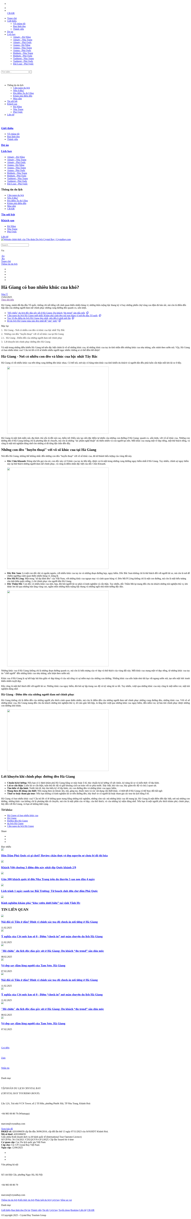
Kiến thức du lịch (26, 1200)
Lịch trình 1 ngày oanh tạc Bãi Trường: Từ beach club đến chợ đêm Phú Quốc (49, 891)
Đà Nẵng (17, 106)
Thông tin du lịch (9, 264)
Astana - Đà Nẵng (21, 45)
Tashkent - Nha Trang (23, 58)
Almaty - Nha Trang (22, 39)
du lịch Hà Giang (15, 823)
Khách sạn (12, 104)
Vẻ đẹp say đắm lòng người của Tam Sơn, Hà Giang (33, 965)
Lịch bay (11, 34)
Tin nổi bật (12, 101)
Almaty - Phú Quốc (22, 42)
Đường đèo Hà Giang (17, 821)
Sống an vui (66, 1200)
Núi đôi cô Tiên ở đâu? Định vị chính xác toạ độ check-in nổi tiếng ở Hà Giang (49, 921)
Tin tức (45, 1210)
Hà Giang (11, 818)
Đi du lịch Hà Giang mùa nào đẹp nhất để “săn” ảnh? (32, 321)
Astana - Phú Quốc (22, 50)
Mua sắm (17, 98)
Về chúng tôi (19, 23)
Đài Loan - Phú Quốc (23, 64)
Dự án (10, 31)
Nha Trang (18, 109)
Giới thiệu (12, 21)
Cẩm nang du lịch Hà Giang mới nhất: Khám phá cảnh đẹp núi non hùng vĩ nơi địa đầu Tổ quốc (52, 315)
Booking (74, 1210)
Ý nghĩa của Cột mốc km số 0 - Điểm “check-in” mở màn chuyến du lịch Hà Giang (52, 936)
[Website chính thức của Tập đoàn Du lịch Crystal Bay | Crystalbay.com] (36, 239)
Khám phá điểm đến (22, 96)
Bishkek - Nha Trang (23, 53)
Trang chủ (12, 18)
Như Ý (4, 294)
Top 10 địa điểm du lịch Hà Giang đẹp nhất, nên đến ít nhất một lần (39, 318)
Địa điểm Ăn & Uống (23, 93)
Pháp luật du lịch (43, 1200)
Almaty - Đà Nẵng (22, 37)
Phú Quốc (18, 112)
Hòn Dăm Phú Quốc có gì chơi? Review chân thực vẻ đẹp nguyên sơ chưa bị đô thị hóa (54, 855)
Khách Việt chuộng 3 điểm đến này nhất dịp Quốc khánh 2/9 (38, 867)
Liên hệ (10, 114)
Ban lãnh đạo (19, 26)
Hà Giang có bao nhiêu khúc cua (22, 815)
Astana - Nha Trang (22, 47)
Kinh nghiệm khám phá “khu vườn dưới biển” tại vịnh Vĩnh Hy (40, 902)
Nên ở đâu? (18, 90)
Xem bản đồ (7, 1129)
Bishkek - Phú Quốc (22, 56)
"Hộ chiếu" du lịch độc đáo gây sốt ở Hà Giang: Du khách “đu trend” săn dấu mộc (46, 313)
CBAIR (11, 13)
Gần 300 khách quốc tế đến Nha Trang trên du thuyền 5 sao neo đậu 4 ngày (48, 879)
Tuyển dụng (64, 1210)
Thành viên (18, 29)
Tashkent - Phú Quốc (23, 61)
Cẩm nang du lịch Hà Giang (20, 826)
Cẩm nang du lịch (21, 88)
